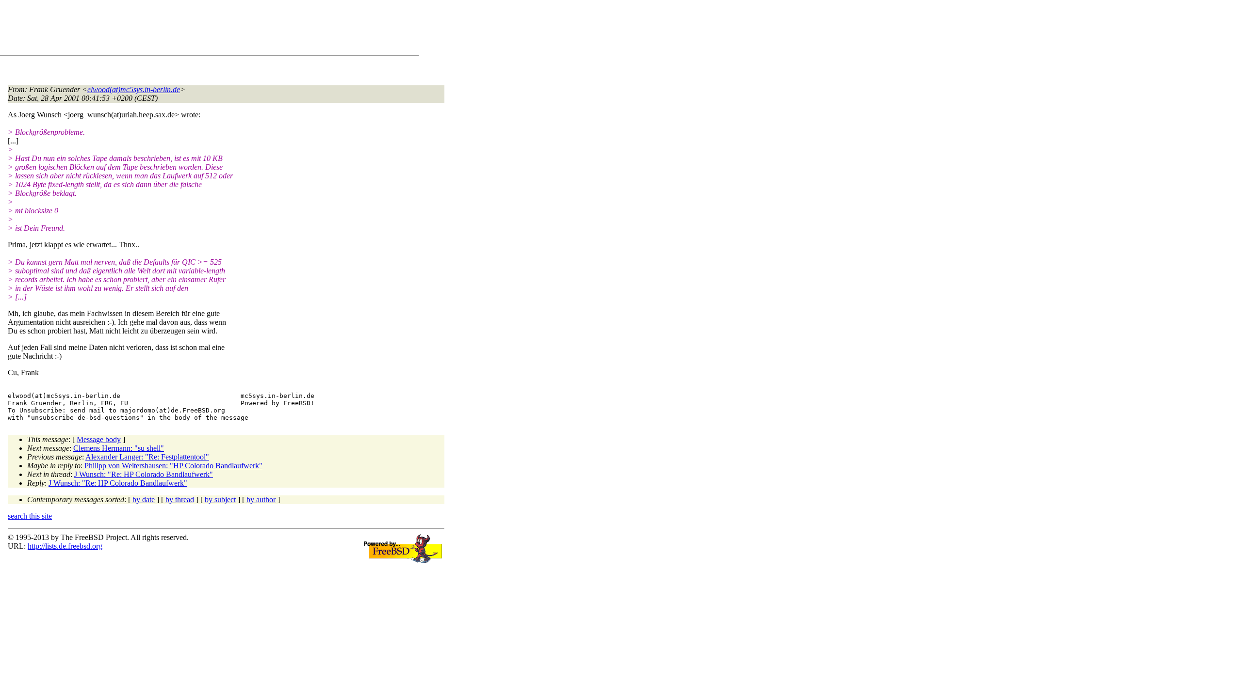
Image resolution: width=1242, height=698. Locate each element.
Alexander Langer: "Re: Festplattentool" (147, 457)
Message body (99, 439)
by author (261, 499)
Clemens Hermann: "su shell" (118, 448)
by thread (179, 499)
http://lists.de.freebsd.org (65, 546)
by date (143, 499)
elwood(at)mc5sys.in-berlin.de (133, 89)
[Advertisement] (184, 29)
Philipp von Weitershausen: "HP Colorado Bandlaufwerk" (173, 465)
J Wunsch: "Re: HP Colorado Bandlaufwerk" (143, 474)
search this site (30, 516)
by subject (220, 499)
